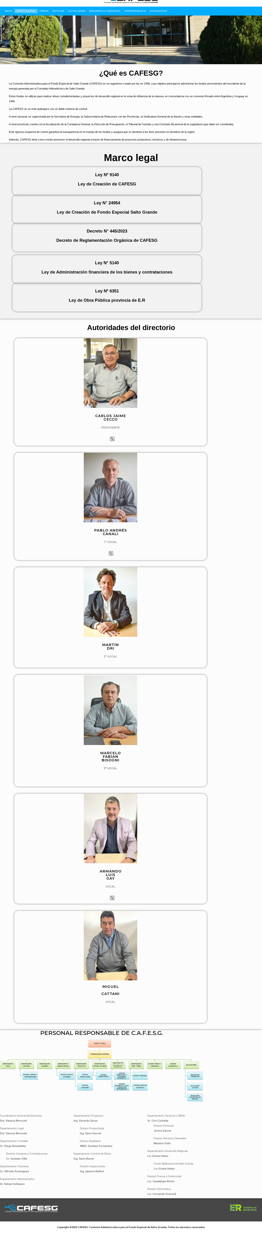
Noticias (58, 10)
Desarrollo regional (105, 10)
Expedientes (158, 10)
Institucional (26, 10)
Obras (43, 10)
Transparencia (135, 10)
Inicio (8, 10)
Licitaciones (77, 10)
